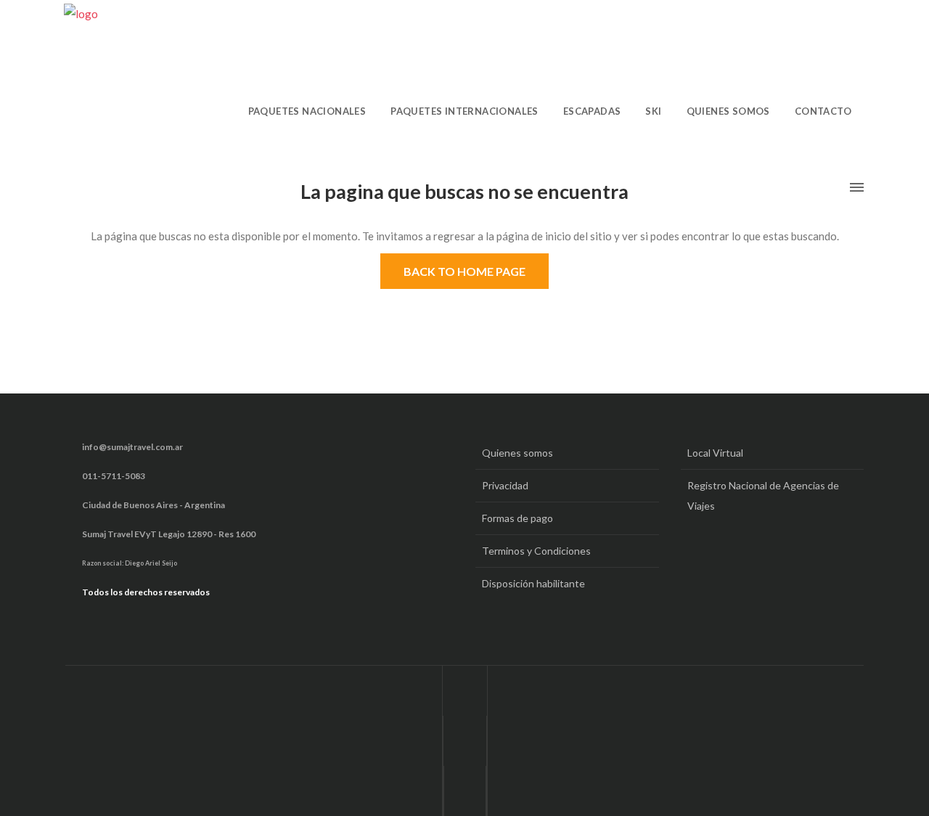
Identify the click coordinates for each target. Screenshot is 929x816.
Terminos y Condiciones (536, 550)
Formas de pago (517, 518)
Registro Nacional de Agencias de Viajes (763, 495)
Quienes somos (517, 452)
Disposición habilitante (533, 583)
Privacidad (505, 485)
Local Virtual (715, 452)
